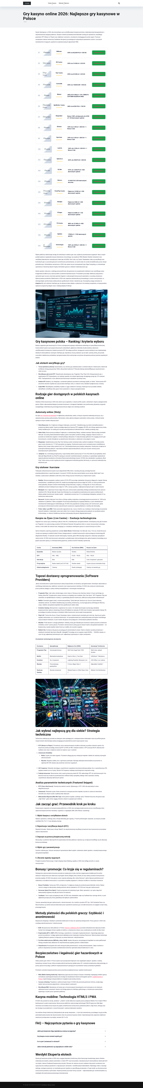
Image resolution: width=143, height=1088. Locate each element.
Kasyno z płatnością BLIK (72, 928)
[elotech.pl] (27, 2)
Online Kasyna (52, 3)
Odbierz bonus (98, 52)
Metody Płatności (64, 3)
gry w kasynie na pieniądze (48, 415)
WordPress (44, 1084)
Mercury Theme (51, 1084)
